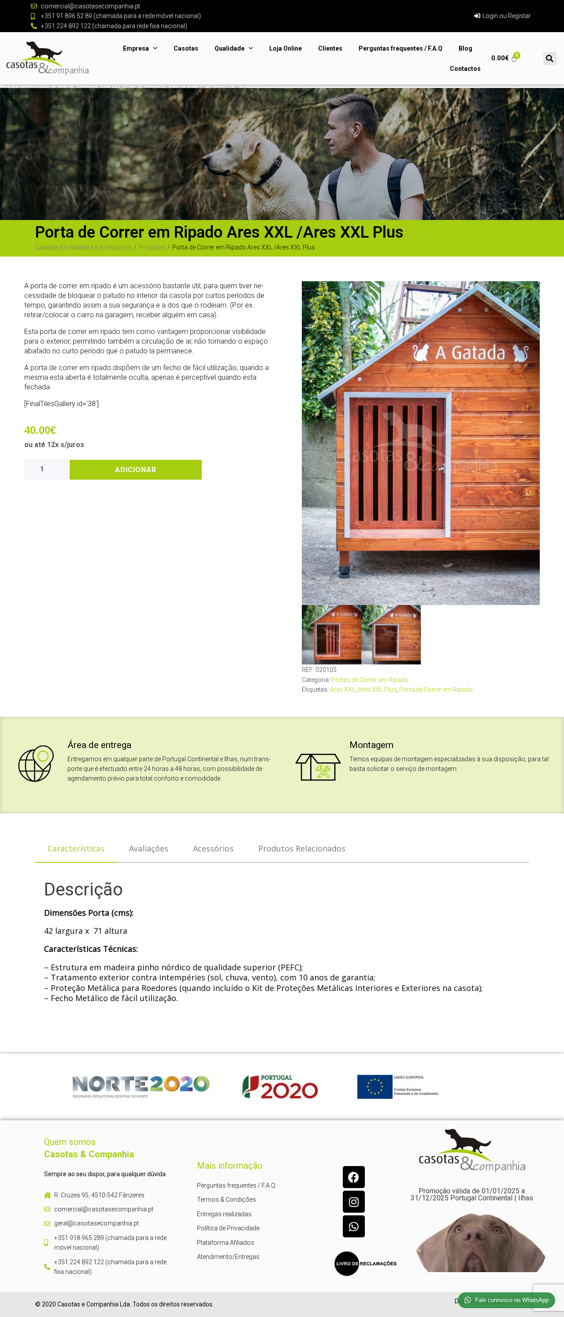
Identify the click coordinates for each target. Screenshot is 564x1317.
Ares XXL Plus (377, 689)
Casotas (186, 48)
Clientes (330, 48)
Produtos (152, 247)
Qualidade (230, 48)
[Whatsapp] (354, 1226)
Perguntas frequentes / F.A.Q (400, 48)
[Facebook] (354, 1177)
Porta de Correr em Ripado (436, 689)
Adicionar (135, 470)
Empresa (136, 48)
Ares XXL (342, 689)
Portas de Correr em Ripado (369, 679)
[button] (550, 58)
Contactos (465, 68)
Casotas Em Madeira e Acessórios (83, 247)
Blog (465, 48)
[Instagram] (354, 1202)
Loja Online (285, 48)
